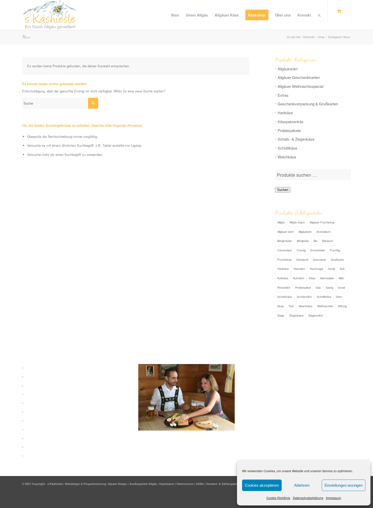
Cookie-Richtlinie (278, 498)
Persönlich (283, 287)
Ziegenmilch (315, 315)
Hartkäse (283, 269)
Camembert (284, 250)
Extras (283, 95)
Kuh (342, 269)
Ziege (280, 315)
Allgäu (281, 222)
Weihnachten (325, 306)
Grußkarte (337, 259)
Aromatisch (323, 232)
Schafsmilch (304, 296)
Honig (331, 269)
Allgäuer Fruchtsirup (322, 222)
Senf (339, 296)
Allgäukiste (305, 232)
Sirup (280, 306)
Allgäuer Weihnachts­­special (300, 86)
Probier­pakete (289, 130)
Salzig (329, 287)
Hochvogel (316, 269)
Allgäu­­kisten (288, 68)
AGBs (200, 484)
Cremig (301, 250)
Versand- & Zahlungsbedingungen (229, 484)
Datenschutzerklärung (308, 498)
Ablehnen (302, 485)
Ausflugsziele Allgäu (143, 484)
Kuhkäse (282, 278)
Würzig (342, 306)
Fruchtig (335, 250)
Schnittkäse (324, 296)
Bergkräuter (284, 241)
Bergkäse (303, 241)
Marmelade (327, 278)
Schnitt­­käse (287, 148)
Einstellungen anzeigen (344, 485)
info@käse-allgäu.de (275, 404)
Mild (341, 278)
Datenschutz (185, 484)
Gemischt (302, 259)
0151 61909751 (270, 411)
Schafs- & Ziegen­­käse (296, 139)
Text (291, 306)
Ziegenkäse (296, 315)
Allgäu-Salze (297, 222)
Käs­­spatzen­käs (290, 121)
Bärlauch (327, 241)
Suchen (282, 190)
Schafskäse (284, 296)
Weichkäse (305, 306)
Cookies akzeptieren (262, 485)
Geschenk (319, 259)
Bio (315, 241)
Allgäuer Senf (285, 232)
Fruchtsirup (284, 259)
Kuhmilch (298, 278)
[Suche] (319, 15)
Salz (318, 287)
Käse (312, 278)
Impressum (333, 498)
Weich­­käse (287, 156)
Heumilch (299, 269)
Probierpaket (303, 287)
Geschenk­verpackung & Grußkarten (308, 103)
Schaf (341, 287)
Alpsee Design (117, 484)
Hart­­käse (285, 112)
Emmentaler (317, 250)
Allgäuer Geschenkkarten (299, 77)
